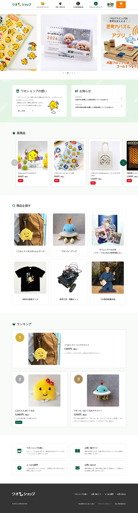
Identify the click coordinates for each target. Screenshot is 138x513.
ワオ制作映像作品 (78, 7)
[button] (63, 73)
